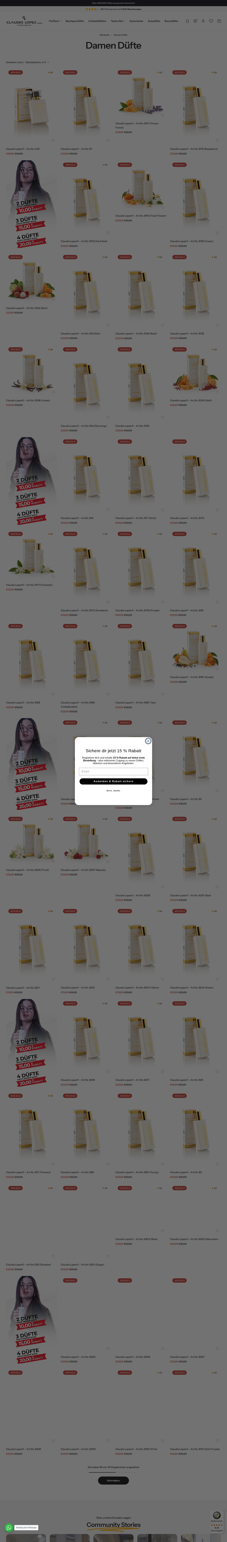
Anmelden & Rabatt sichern (114, 781)
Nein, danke (113, 791)
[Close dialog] (148, 741)
